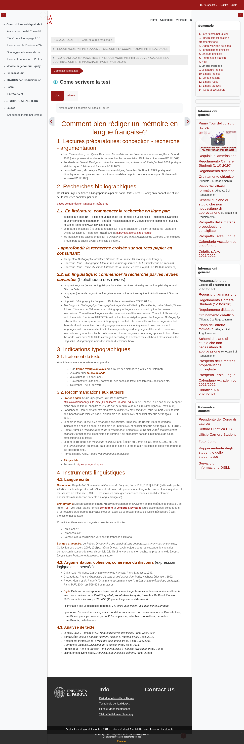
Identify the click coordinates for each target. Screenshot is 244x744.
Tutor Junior (208, 441)
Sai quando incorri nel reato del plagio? (26, 115)
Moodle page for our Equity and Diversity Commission (25, 66)
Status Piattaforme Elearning (116, 714)
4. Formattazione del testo (214, 49)
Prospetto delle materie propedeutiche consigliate (217, 226)
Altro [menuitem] (70, 95)
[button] (208, 5)
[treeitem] (23, 42)
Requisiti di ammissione (218, 156)
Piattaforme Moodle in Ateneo (116, 698)
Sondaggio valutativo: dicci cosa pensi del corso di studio (26, 52)
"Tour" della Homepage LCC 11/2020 (26, 38)
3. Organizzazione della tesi (215, 45)
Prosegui (122, 741)
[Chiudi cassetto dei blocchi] (240, 15)
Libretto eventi (15, 94)
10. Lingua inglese (209, 73)
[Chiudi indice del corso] (3, 15)
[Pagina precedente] (51, 121)
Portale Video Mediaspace (114, 708)
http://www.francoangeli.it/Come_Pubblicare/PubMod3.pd (97, 402)
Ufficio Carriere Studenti (218, 434)
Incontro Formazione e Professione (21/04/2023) (26, 59)
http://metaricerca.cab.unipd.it (133, 232)
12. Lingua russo (208, 81)
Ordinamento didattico (216, 176)
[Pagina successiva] (187, 121)
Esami (10, 87)
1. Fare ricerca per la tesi (213, 34)
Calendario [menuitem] (166, 19)
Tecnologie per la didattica (114, 703)
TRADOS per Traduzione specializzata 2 (25, 80)
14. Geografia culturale (212, 89)
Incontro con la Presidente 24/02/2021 (26, 45)
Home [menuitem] (154, 19)
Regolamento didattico (216, 171)
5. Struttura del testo (210, 53)
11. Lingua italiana (209, 77)
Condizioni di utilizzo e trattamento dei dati (122, 737)
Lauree (10, 108)
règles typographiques (90, 464)
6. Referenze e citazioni (212, 57)
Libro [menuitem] (57, 95)
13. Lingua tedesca (210, 85)
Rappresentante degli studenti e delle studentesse (216, 452)
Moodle (168, 729)
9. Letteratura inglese (211, 69)
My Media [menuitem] (181, 19)
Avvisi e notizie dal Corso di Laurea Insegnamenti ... (26, 31)
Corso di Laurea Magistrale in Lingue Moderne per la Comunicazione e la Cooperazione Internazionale (25, 24)
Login (234, 4)
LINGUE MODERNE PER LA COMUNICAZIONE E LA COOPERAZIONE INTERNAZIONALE (112, 48)
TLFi (66, 507)
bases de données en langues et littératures (82, 203)
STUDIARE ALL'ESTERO (22, 101)
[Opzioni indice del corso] (43, 15)
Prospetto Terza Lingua (217, 236)
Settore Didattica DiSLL (217, 429)
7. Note (203, 61)
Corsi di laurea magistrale (97, 40)
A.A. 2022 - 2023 (63, 40)
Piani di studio (15, 73)
